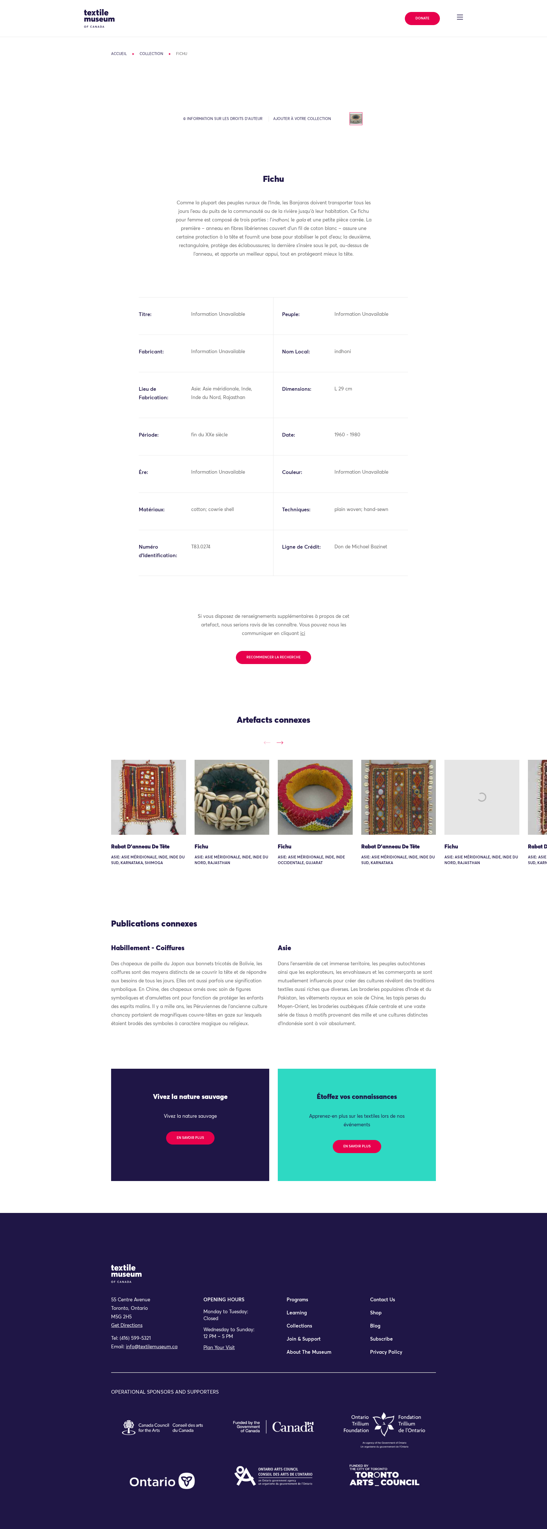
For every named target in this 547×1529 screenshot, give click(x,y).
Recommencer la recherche (273, 657)
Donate (422, 18)
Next (280, 742)
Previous (267, 742)
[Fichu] (232, 797)
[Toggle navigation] (460, 17)
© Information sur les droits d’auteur (222, 119)
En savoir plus (190, 1138)
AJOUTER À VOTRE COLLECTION (302, 119)
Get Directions (126, 1325)
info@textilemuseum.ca (151, 1347)
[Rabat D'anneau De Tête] (148, 797)
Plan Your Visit (219, 1347)
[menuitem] (315, 1302)
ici (302, 633)
